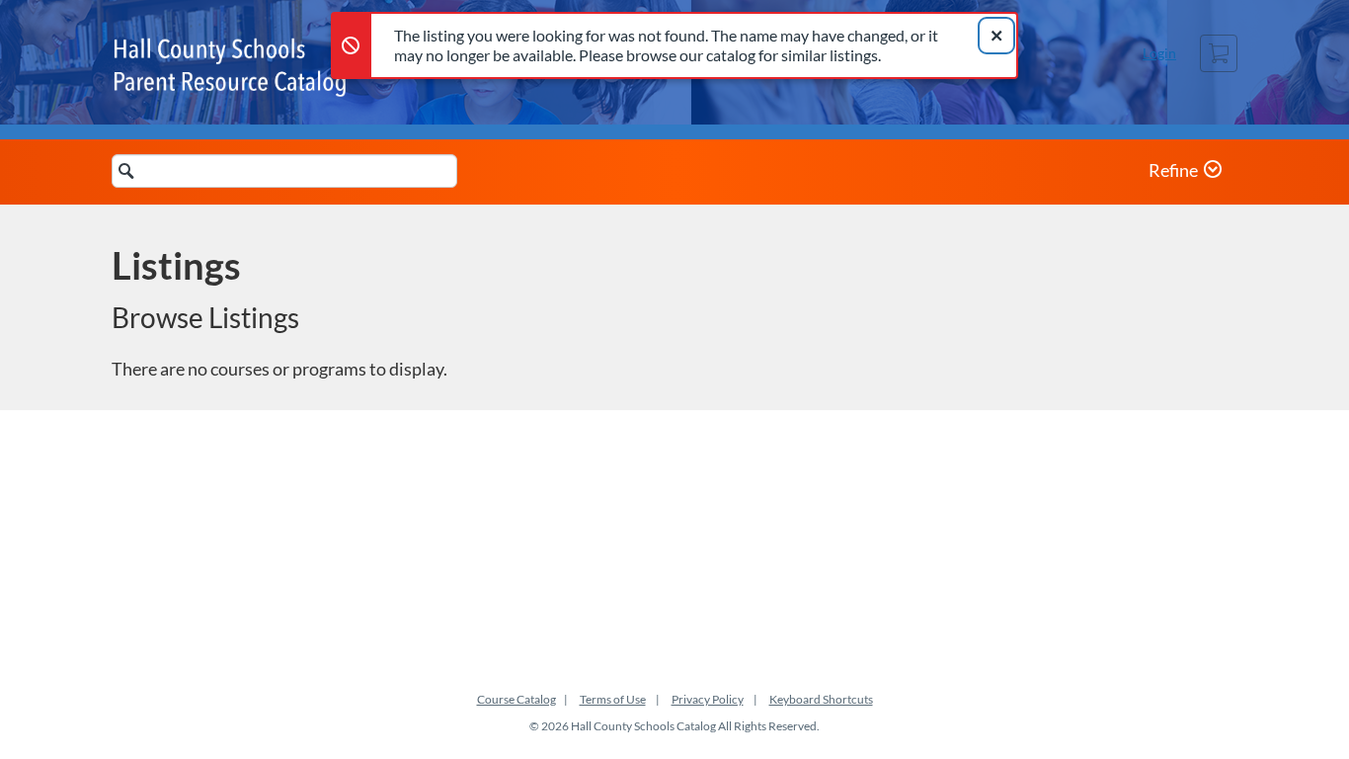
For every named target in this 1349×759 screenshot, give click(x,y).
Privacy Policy (708, 699)
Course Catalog (516, 699)
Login (1159, 52)
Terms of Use (613, 699)
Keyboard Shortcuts (821, 699)
